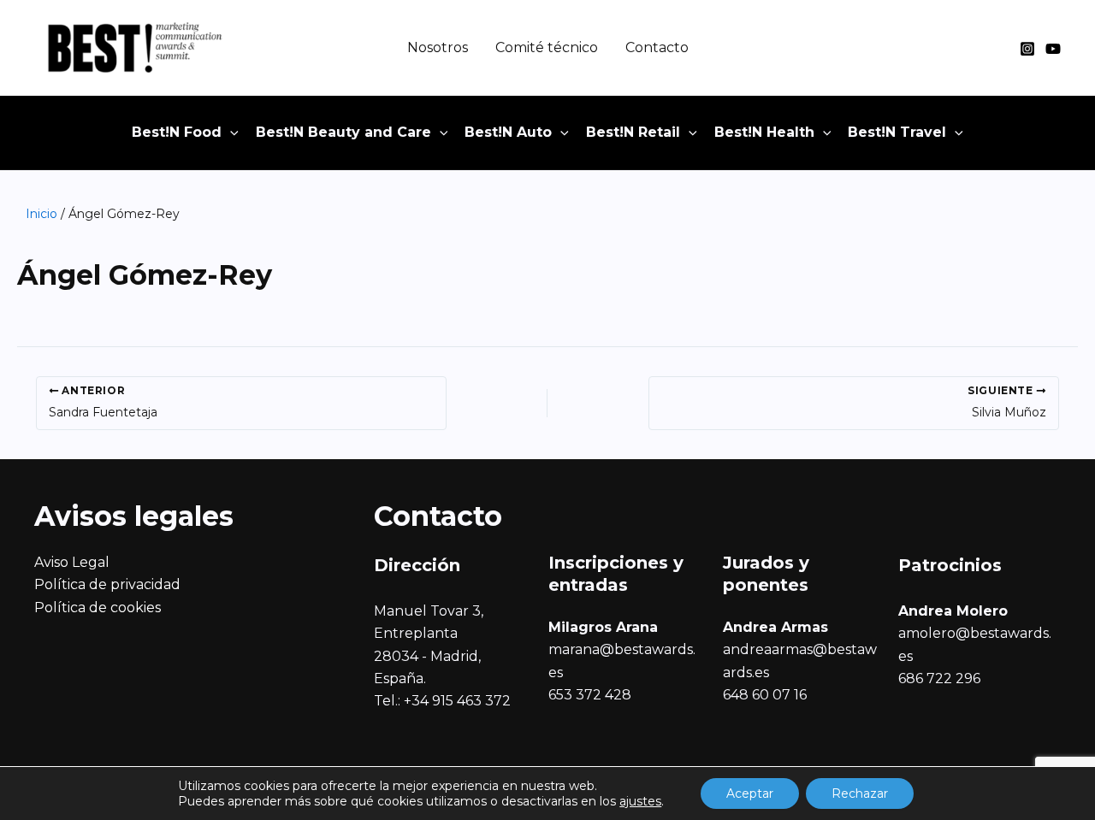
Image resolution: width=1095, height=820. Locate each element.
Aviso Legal (72, 562)
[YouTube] (1053, 48)
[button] (230, 132)
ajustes (640, 801)
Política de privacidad (107, 584)
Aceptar (749, 793)
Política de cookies (97, 607)
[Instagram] (1027, 48)
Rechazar (860, 793)
